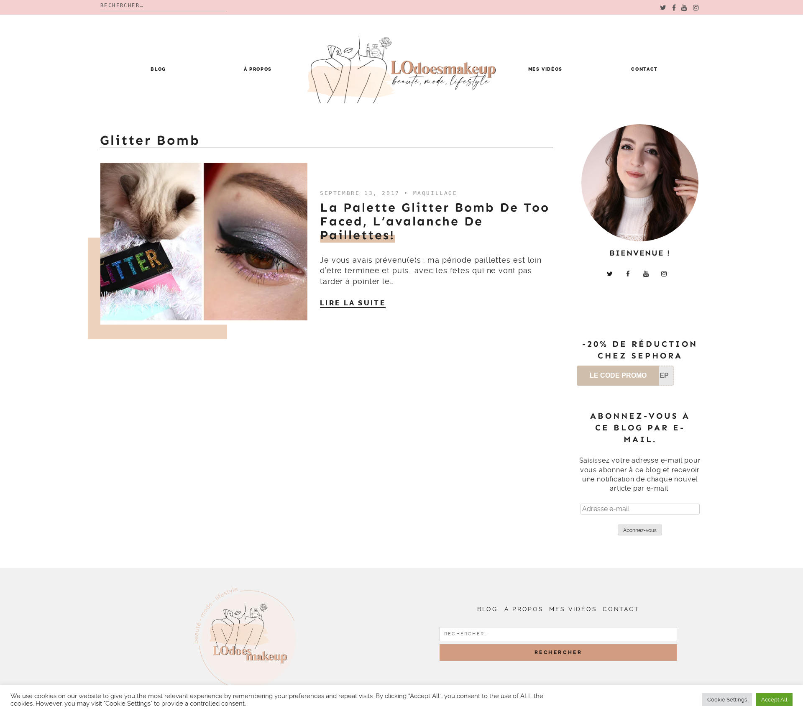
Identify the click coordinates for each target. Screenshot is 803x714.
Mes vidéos (545, 69)
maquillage (435, 193)
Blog (158, 69)
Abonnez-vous (640, 530)
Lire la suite (353, 303)
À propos (258, 69)
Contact (644, 69)
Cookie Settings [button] (727, 699)
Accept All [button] (774, 699)
